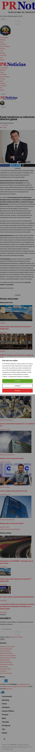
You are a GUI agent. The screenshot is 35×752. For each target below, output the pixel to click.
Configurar (18, 385)
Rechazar (17, 390)
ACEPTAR (17, 381)
